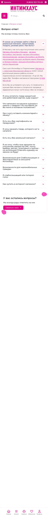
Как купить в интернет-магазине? (19, 184)
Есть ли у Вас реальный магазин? (19, 138)
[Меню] (4, 16)
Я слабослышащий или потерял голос (18, 176)
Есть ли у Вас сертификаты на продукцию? (17, 122)
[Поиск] (44, 16)
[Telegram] (46, 2)
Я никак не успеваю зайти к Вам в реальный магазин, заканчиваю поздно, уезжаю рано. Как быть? (19, 44)
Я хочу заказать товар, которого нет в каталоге (21, 130)
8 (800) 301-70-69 (35, 2)
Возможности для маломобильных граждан (20, 168)
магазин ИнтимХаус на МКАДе (31, 57)
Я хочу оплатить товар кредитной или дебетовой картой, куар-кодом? (20, 97)
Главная (5, 24)
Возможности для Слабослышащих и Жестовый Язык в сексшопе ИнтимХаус (21, 160)
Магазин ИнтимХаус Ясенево (15, 52)
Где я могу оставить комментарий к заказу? (20, 114)
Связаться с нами (12, 208)
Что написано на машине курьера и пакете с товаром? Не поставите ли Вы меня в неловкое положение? (20, 105)
